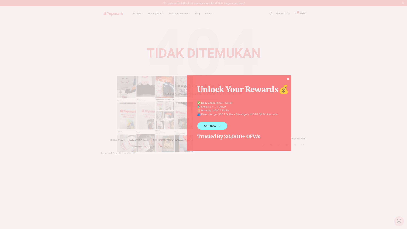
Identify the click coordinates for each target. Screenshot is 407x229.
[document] (203, 114)
